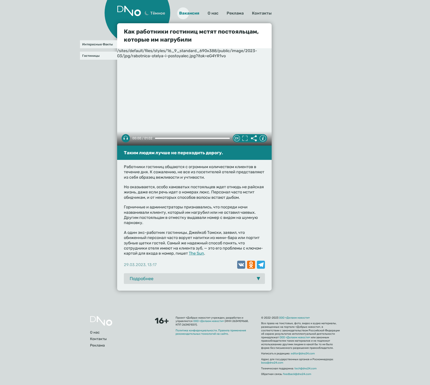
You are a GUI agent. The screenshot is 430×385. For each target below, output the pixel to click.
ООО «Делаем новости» (208, 321)
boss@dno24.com (272, 362)
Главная (101, 321)
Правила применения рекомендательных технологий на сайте (211, 332)
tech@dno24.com (306, 368)
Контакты (262, 13)
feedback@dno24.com (297, 374)
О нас (213, 13)
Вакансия (189, 13)
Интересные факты (97, 44)
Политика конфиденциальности (196, 330)
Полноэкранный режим (244, 138)
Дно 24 (129, 11)
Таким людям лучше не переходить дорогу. (173, 152)
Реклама (235, 13)
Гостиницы (91, 56)
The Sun (196, 253)
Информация (262, 138)
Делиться (253, 138)
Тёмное (157, 13)
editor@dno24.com (303, 353)
